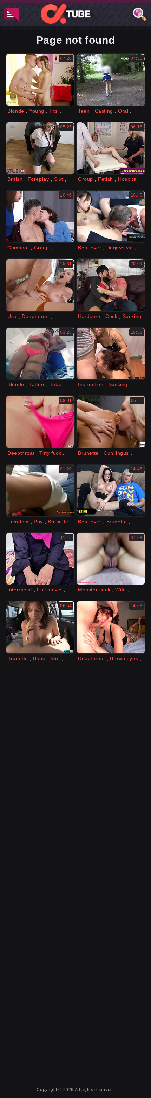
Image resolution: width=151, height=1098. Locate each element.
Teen (84, 111)
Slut (58, 179)
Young (36, 111)
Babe (55, 384)
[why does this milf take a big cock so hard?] (110, 285)
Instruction (91, 384)
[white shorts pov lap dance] (40, 490)
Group (85, 179)
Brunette (88, 453)
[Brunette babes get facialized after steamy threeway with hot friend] (40, 216)
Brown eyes (124, 658)
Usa (12, 316)
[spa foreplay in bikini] (40, 353)
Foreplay (38, 179)
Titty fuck (50, 453)
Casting (104, 111)
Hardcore (89, 316)
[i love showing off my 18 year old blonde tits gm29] (40, 79)
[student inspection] (40, 148)
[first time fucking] (40, 559)
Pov (38, 521)
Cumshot (18, 247)
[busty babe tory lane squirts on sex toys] (110, 490)
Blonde (15, 111)
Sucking (132, 316)
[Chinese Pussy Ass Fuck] (110, 216)
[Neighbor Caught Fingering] (40, 421)
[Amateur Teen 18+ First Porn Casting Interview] (110, 79)
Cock (111, 316)
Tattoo (36, 384)
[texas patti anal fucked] (40, 285)
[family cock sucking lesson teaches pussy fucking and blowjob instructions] (110, 353)
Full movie (49, 590)
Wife (120, 590)
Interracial (19, 590)
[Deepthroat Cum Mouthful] (110, 627)
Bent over (89, 247)
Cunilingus (116, 453)
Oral (123, 111)
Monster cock (94, 590)
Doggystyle (119, 247)
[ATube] (75, 13)
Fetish (105, 179)
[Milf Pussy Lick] (110, 421)
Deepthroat (35, 316)
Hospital (128, 179)
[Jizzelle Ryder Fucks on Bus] (40, 627)
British (14, 179)
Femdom (18, 521)
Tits (53, 111)
